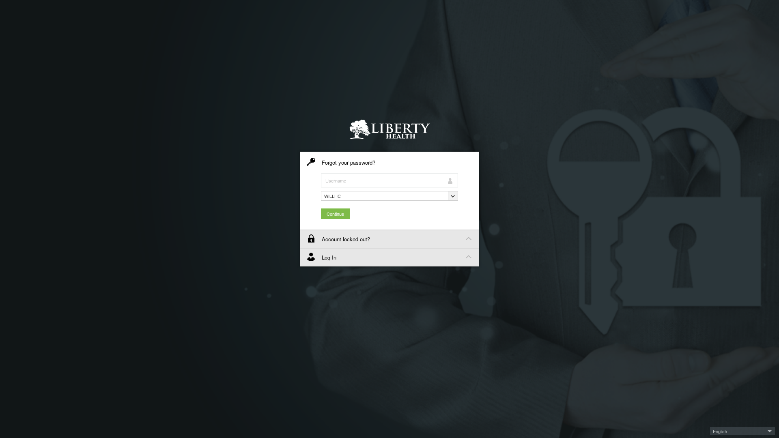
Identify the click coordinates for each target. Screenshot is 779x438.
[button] (389, 196)
